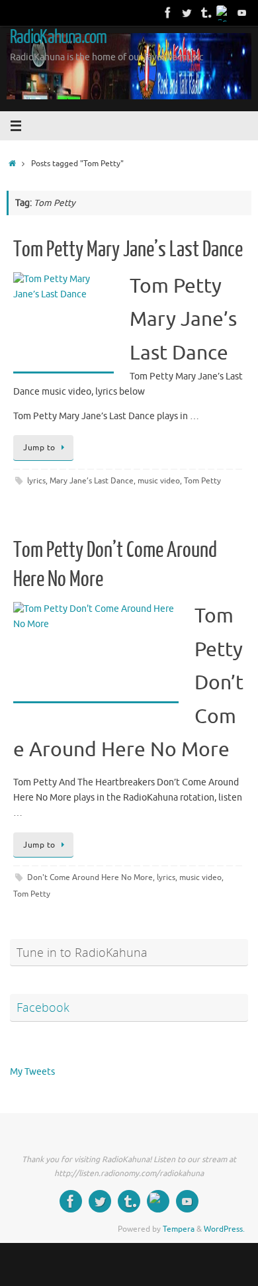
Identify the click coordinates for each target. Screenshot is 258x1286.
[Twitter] (186, 12)
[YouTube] (242, 12)
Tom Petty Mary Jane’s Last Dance (128, 250)
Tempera (178, 1229)
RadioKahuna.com (58, 37)
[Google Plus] (223, 12)
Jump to (39, 447)
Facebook (43, 1007)
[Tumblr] (205, 12)
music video (159, 480)
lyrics (36, 480)
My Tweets (32, 1071)
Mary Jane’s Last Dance (92, 480)
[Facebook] (168, 12)
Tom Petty (202, 480)
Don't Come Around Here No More (90, 877)
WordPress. (224, 1229)
